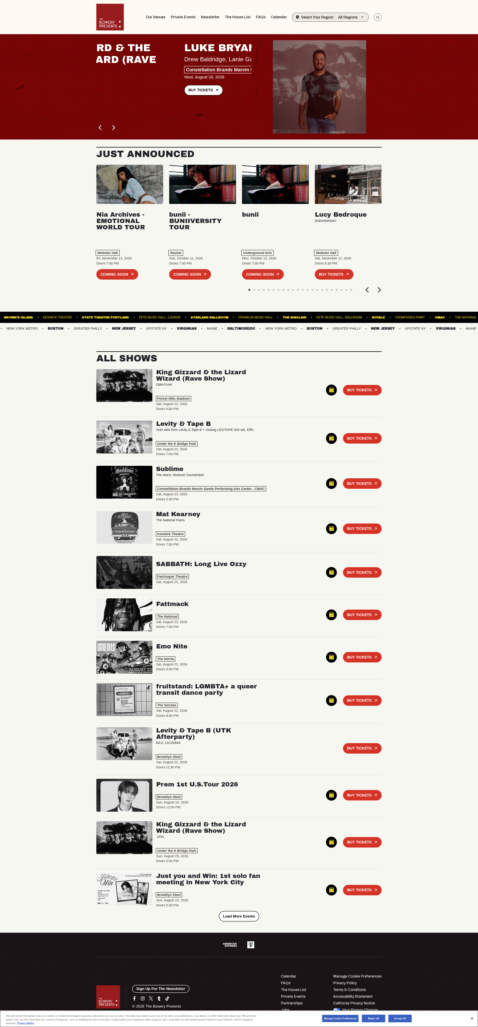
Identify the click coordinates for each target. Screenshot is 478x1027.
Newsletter (210, 17)
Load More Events (239, 916)
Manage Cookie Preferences (340, 1018)
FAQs (261, 17)
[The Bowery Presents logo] (110, 17)
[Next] (113, 127)
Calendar (279, 17)
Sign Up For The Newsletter (160, 989)
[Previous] (100, 127)
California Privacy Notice (354, 1003)
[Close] (472, 1018)
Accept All (400, 1018)
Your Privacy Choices (360, 1010)
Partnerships (292, 1003)
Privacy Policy (345, 983)
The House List (238, 17)
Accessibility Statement (353, 996)
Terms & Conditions (349, 990)
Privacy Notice (25, 1023)
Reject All (373, 1018)
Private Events (183, 17)
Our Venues (155, 17)
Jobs (285, 1010)
